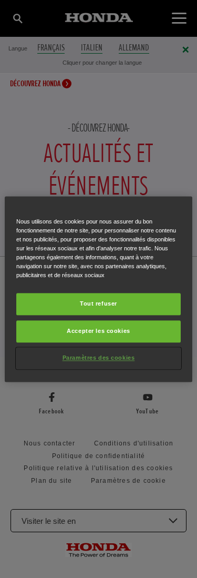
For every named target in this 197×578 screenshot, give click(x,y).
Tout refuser (98, 303)
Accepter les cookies (98, 331)
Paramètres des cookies (99, 357)
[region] (98, 289)
